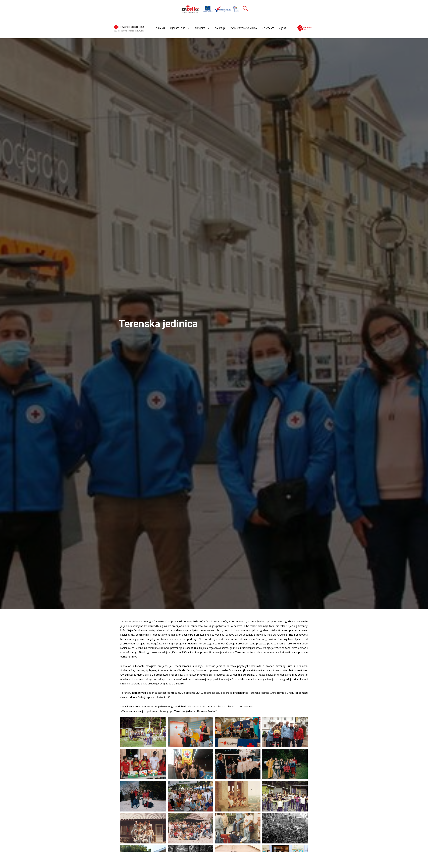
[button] (245, 9)
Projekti (200, 28)
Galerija (220, 28)
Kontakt (268, 28)
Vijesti (283, 28)
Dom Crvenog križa (243, 28)
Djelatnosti (178, 28)
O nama (160, 28)
